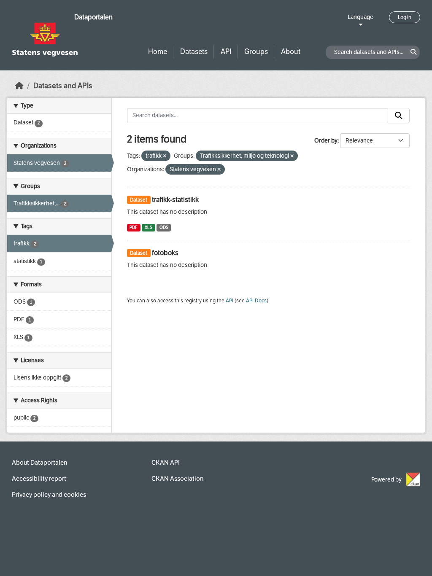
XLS (148, 227)
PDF (134, 227)
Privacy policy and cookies (49, 494)
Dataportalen (93, 17)
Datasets (194, 51)
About (290, 51)
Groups (256, 51)
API (226, 51)
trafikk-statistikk (175, 200)
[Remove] (164, 156)
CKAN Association (177, 478)
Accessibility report (39, 478)
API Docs (256, 301)
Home (157, 51)
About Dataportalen (39, 462)
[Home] (19, 85)
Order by (326, 140)
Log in (404, 17)
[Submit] (399, 115)
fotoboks (165, 253)
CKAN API (165, 462)
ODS (163, 227)
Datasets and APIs (62, 85)
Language (360, 17)
